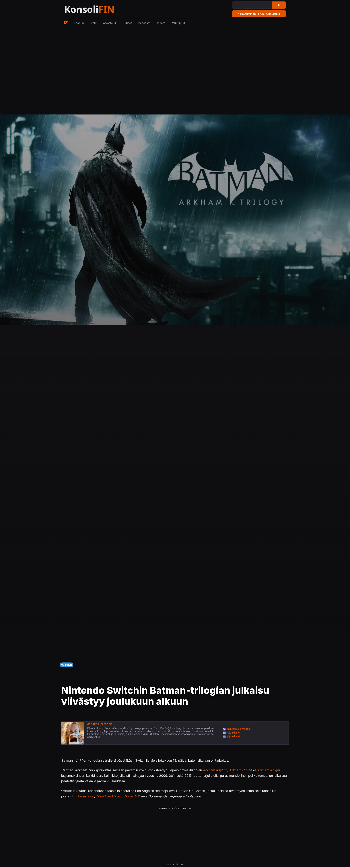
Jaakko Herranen (99, 724)
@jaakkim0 (233, 732)
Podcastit (144, 22)
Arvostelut (109, 22)
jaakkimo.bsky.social (239, 728)
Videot (161, 22)
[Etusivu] (98, 9)
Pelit (94, 22)
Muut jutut (178, 22)
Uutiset (127, 22)
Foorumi (79, 22)
